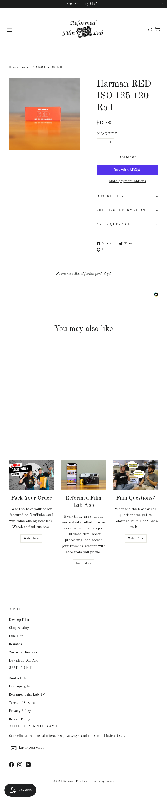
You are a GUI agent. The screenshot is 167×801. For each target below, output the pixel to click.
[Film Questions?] (135, 475)
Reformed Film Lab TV (27, 694)
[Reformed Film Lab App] (83, 475)
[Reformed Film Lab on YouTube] (28, 764)
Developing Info (21, 686)
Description (110, 196)
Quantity (107, 134)
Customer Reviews (23, 652)
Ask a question (114, 224)
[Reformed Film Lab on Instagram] (19, 764)
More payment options (127, 181)
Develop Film (19, 620)
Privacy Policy (20, 711)
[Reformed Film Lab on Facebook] (11, 764)
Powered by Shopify (102, 781)
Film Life (16, 636)
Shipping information (121, 210)
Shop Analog (19, 628)
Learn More (83, 563)
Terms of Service (22, 703)
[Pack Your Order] (31, 475)
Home (12, 67)
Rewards (15, 644)
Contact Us (18, 678)
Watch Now (31, 538)
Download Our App (23, 660)
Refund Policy (19, 719)
